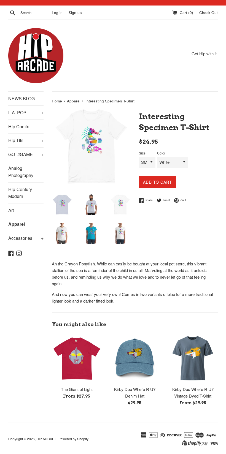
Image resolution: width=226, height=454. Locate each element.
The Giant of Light (77, 389)
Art (11, 210)
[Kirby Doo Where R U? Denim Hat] (135, 359)
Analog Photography (20, 171)
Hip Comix (18, 126)
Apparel (16, 224)
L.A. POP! (26, 112)
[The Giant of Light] (77, 359)
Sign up (75, 12)
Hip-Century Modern (20, 193)
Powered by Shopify (73, 438)
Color (161, 153)
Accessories (26, 238)
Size (142, 153)
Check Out (208, 12)
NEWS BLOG (21, 98)
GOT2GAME (26, 154)
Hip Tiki (26, 140)
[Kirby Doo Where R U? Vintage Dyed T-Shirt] (193, 359)
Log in (57, 12)
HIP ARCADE (46, 438)
